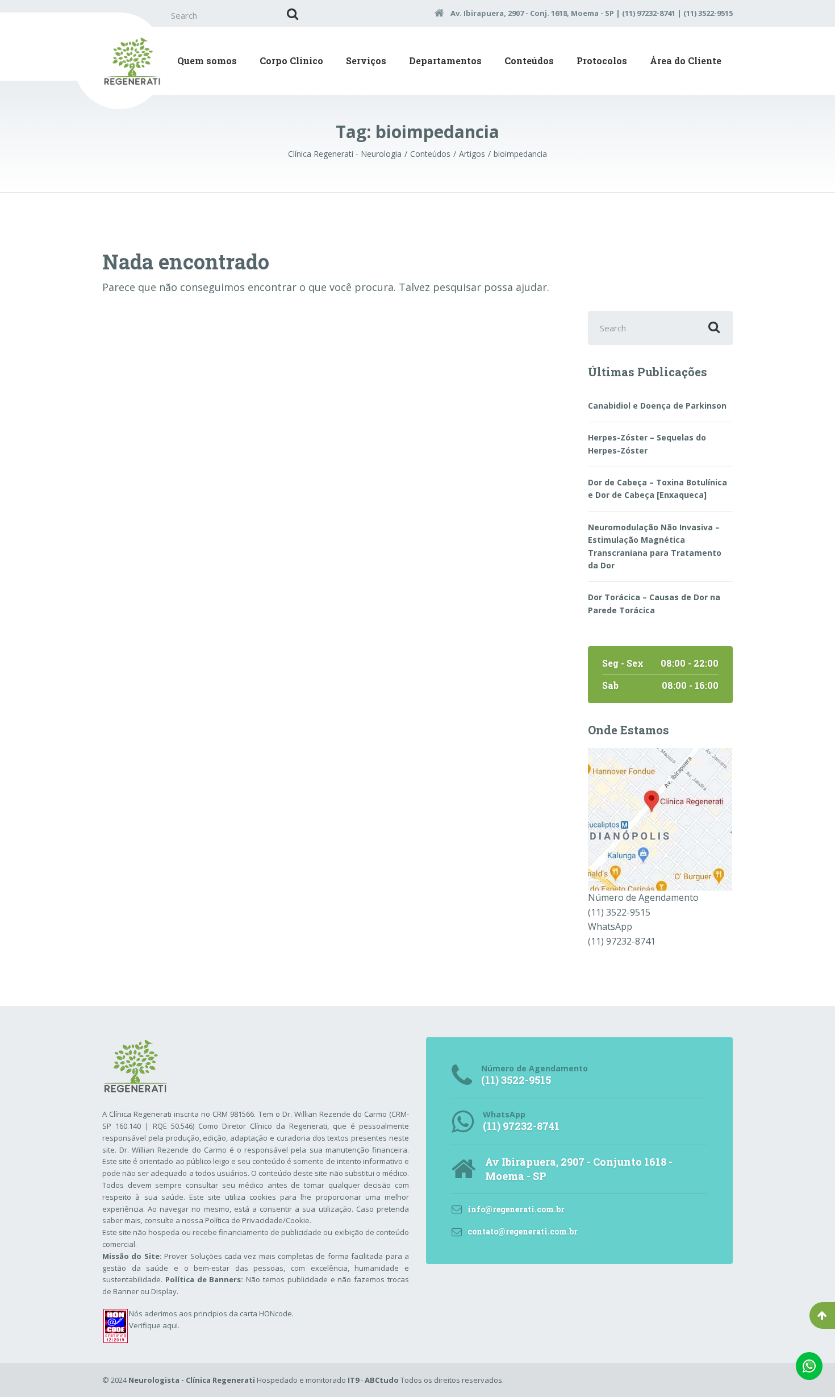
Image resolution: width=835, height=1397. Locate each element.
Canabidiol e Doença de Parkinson (657, 405)
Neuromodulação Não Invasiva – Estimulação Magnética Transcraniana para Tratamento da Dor (654, 546)
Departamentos (445, 60)
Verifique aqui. (154, 1325)
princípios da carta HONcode (243, 1313)
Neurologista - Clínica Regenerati (191, 1380)
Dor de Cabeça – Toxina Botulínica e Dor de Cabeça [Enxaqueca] (657, 488)
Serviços (366, 60)
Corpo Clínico (291, 60)
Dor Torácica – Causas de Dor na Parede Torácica (654, 603)
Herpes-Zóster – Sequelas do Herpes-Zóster (647, 443)
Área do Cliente (685, 60)
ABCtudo (382, 1380)
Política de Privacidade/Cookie (257, 1220)
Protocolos (602, 60)
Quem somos (207, 60)
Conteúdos (529, 60)
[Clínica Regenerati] (660, 818)
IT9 (353, 1380)
